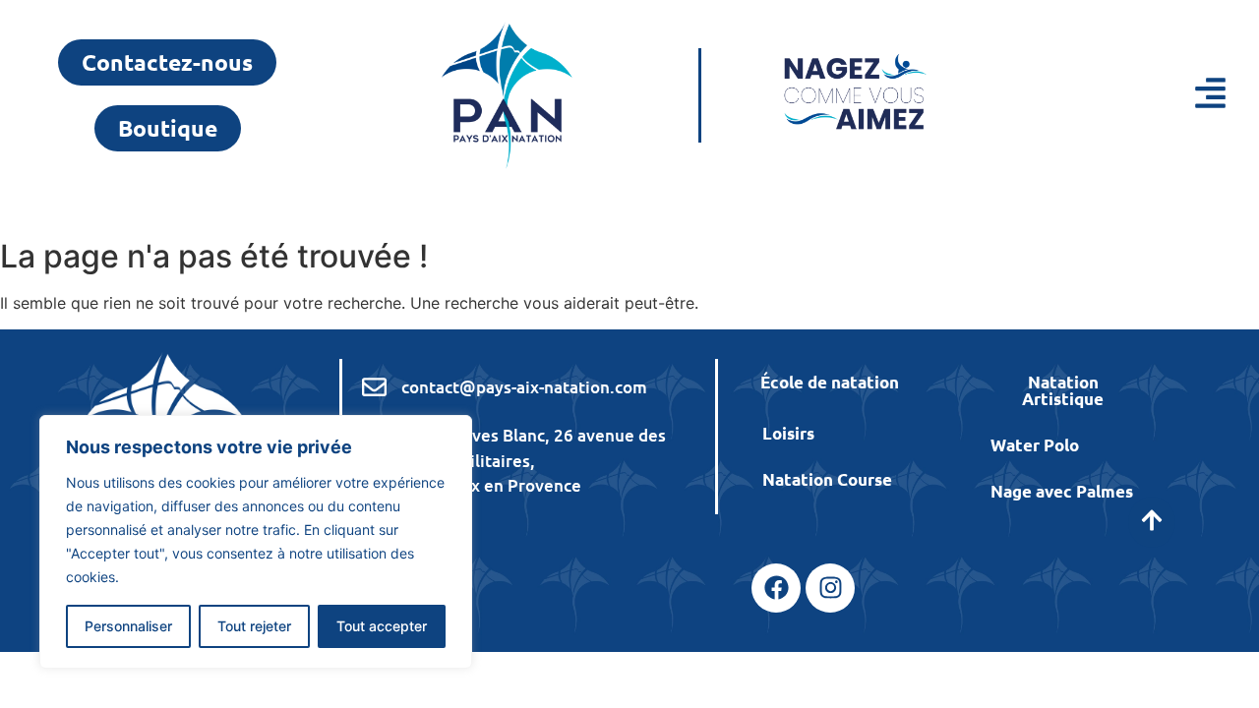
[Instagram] (830, 588)
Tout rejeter (254, 626)
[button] (1133, 96)
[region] (255, 542)
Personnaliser (128, 626)
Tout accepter (381, 626)
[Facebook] (776, 588)
